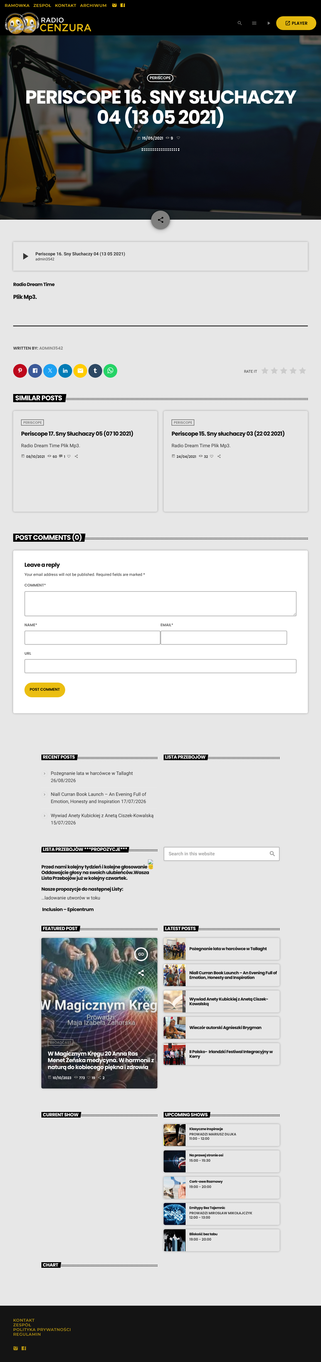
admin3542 (51, 348)
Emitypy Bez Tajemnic (207, 1208)
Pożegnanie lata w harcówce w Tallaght (92, 773)
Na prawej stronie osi (206, 1155)
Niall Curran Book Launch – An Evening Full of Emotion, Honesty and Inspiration (233, 975)
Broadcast (60, 1042)
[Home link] (48, 23)
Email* (166, 625)
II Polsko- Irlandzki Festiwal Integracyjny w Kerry (231, 1054)
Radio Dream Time (34, 284)
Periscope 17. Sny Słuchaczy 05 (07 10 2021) (77, 434)
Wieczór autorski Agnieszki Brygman (225, 1028)
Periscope (160, 78)
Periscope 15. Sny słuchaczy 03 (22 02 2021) (228, 434)
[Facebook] (122, 5)
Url (27, 653)
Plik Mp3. (25, 297)
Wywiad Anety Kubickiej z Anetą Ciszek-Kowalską (102, 815)
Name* (30, 625)
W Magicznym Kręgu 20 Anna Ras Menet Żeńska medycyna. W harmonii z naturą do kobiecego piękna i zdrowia (101, 1060)
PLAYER (296, 23)
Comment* (35, 585)
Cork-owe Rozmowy (206, 1182)
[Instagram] (114, 5)
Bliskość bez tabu (203, 1234)
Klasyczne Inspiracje (206, 1129)
